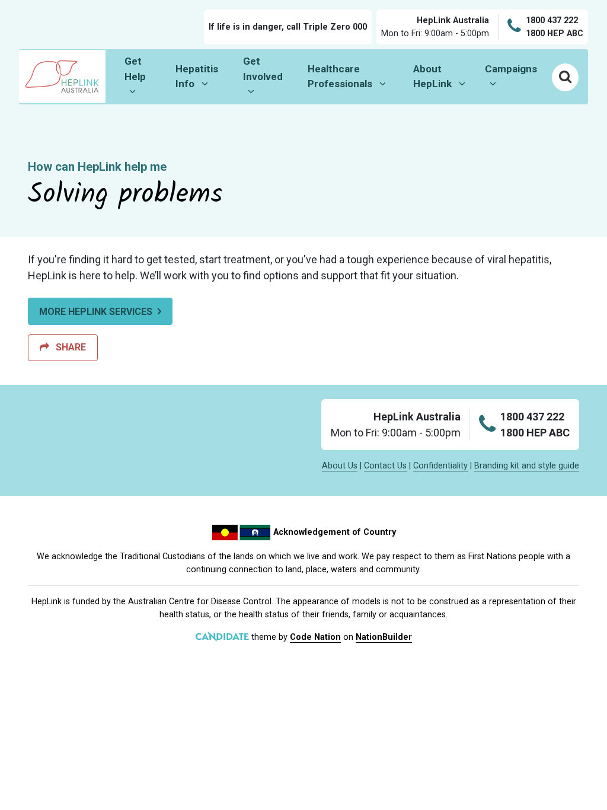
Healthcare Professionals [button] (351, 76)
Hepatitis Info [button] (204, 76)
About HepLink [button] (444, 76)
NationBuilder (384, 637)
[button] (565, 77)
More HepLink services (95, 311)
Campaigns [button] (515, 68)
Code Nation (315, 637)
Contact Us (385, 466)
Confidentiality (440, 466)
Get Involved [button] (270, 68)
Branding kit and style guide (526, 466)
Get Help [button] (145, 68)
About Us (339, 466)
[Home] (62, 76)
